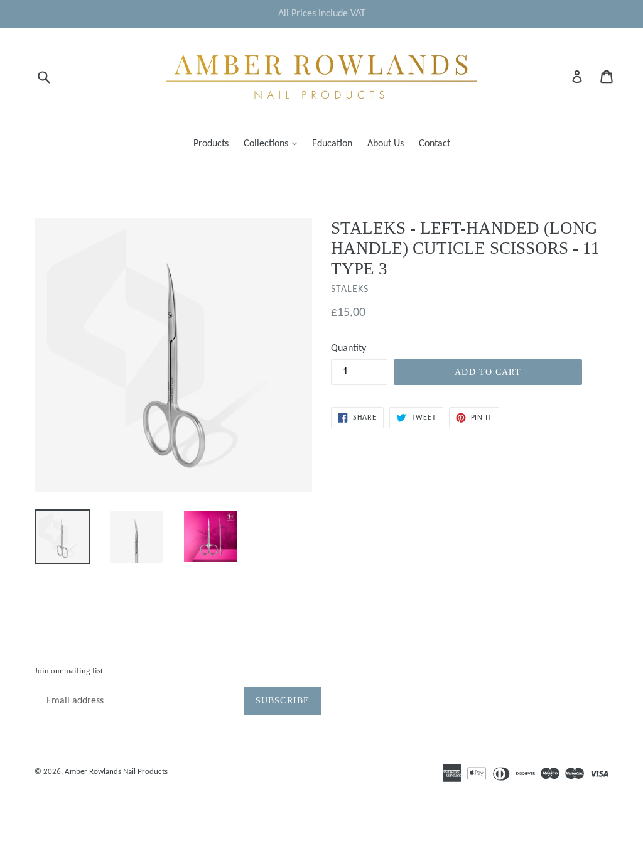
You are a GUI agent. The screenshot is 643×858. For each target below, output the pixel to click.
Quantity (348, 349)
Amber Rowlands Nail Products (116, 772)
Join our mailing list (69, 670)
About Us (385, 144)
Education (332, 144)
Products (211, 144)
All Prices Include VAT (321, 14)
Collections (273, 143)
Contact (434, 144)
